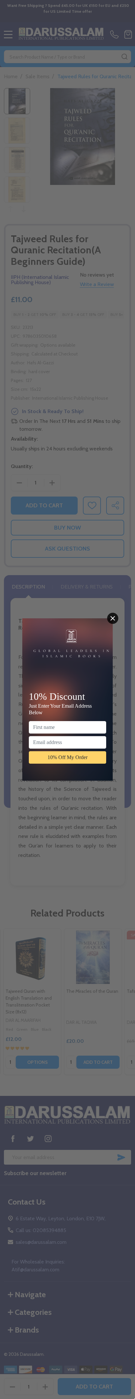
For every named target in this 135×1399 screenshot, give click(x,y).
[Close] (112, 618)
